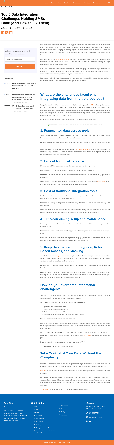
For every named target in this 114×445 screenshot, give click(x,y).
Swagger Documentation (43, 428)
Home (46, 3)
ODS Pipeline (40, 424)
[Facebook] (10, 32)
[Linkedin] (2, 32)
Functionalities (56, 3)
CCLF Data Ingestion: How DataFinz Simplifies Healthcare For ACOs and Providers (24, 86)
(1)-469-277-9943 (94, 413)
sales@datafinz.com (95, 417)
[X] (6, 32)
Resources (77, 3)
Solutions (67, 3)
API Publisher (40, 418)
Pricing (63, 412)
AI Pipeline (39, 415)
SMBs (93, 105)
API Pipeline (39, 421)
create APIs (101, 181)
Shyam (26, 90)
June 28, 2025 (17, 111)
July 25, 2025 (17, 102)
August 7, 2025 (18, 90)
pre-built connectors (83, 149)
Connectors (64, 405)
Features (36, 412)
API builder (87, 335)
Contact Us (97, 3)
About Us (87, 3)
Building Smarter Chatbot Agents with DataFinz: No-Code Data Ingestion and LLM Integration (23, 97)
